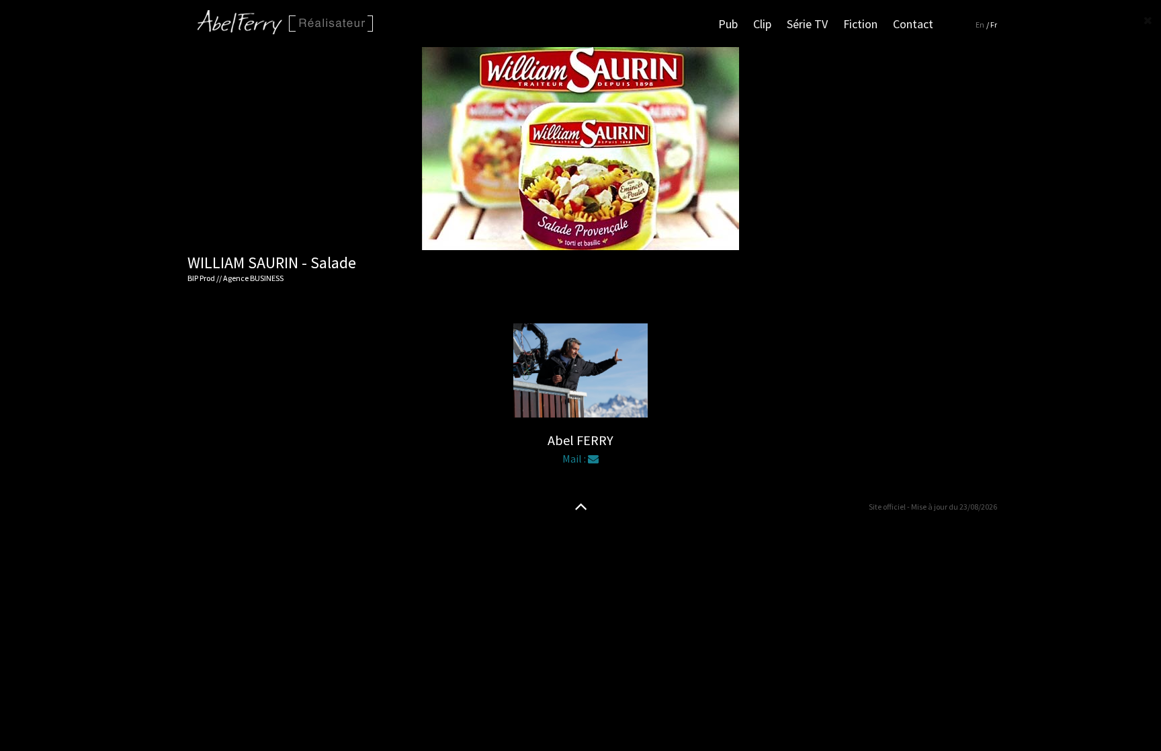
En (980, 24)
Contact (913, 24)
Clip (762, 24)
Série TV (807, 24)
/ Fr (991, 24)
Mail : (575, 458)
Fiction (860, 24)
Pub (728, 24)
